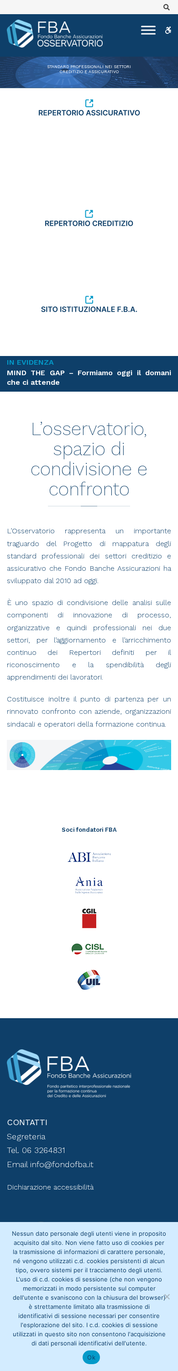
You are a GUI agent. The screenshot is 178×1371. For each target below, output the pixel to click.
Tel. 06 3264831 (36, 1150)
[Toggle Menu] (148, 30)
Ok (91, 1357)
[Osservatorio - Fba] (55, 34)
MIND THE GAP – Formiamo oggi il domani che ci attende (89, 377)
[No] (166, 1296)
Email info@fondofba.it (50, 1164)
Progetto (77, 543)
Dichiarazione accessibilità (50, 1187)
